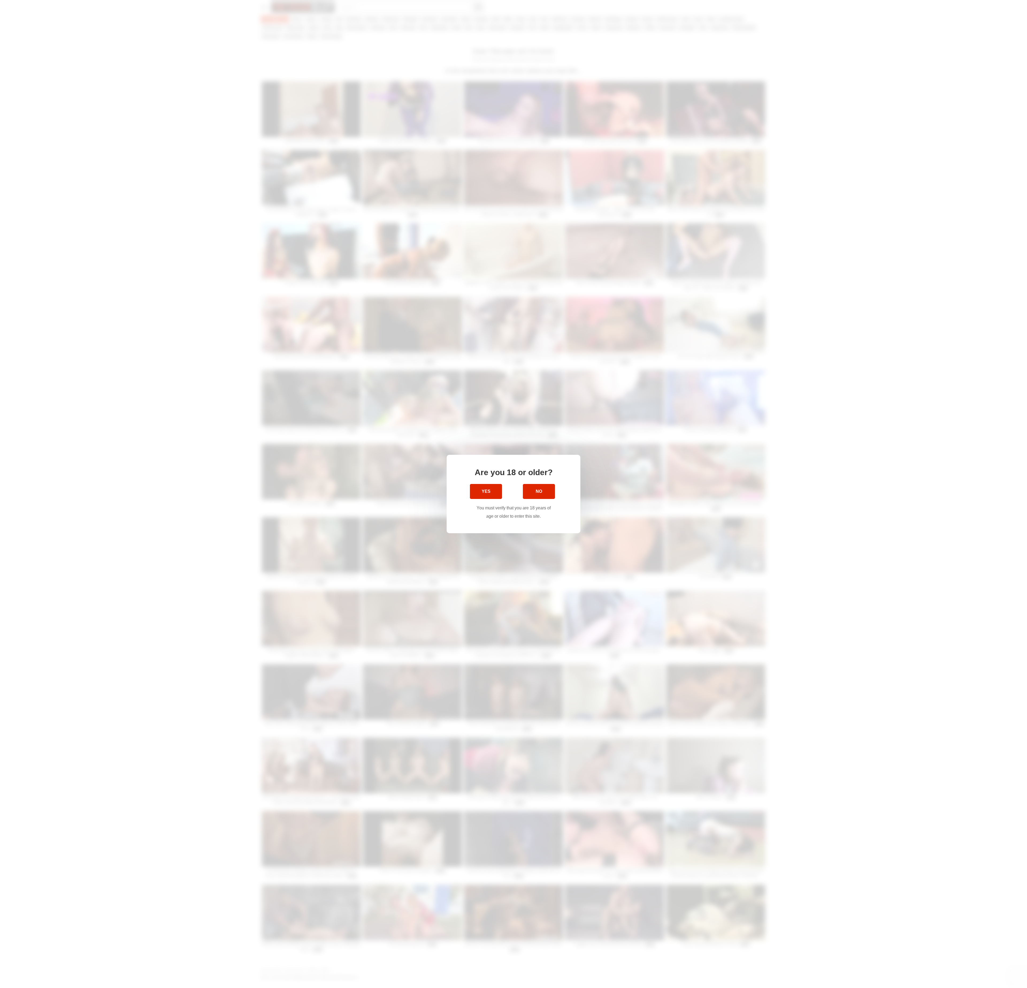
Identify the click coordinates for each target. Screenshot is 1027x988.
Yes (486, 491)
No (539, 491)
